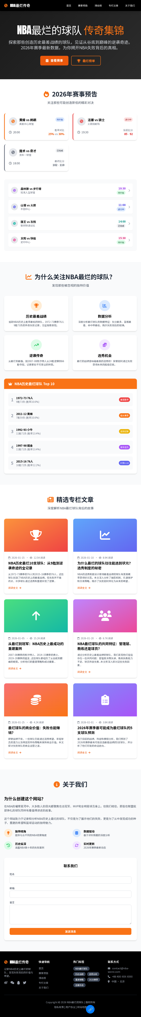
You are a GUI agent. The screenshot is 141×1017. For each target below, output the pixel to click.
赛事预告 (83, 5)
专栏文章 (113, 5)
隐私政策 (59, 1007)
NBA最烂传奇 (19, 5)
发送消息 (70, 931)
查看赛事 (56, 60)
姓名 (12, 874)
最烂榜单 (88, 60)
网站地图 (82, 1007)
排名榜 (98, 5)
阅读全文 (13, 587)
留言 (12, 902)
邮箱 (12, 888)
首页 (68, 5)
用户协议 (70, 1007)
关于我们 (130, 5)
